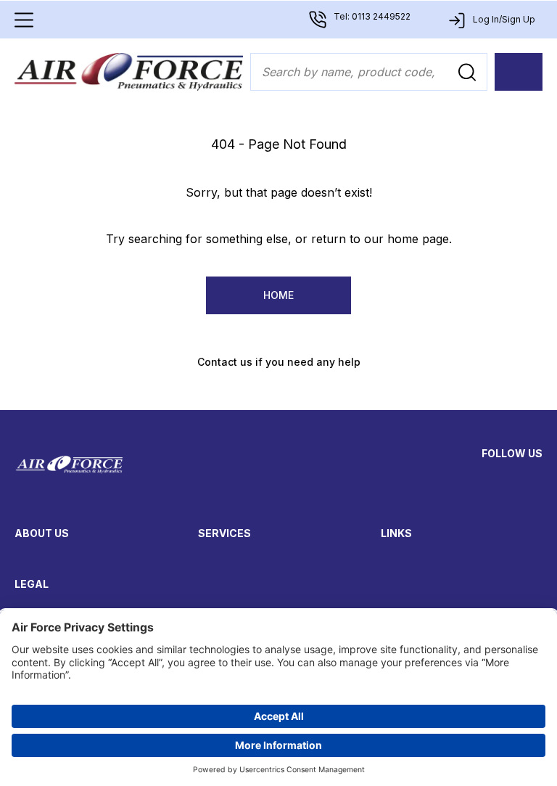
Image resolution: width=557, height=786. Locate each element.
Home (278, 295)
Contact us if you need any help (278, 362)
